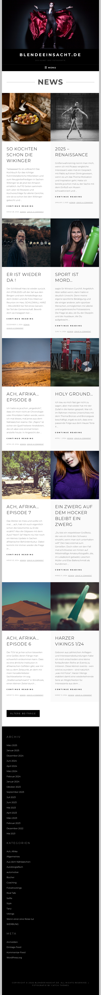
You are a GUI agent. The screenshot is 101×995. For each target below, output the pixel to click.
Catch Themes (60, 985)
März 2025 (12, 745)
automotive (13, 872)
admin (23, 212)
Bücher (10, 877)
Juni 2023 (12, 802)
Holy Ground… (74, 394)
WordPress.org (14, 957)
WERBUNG (13, 924)
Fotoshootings (14, 888)
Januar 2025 (13, 750)
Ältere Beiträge (23, 713)
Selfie (9, 898)
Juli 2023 (11, 797)
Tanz (9, 908)
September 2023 (15, 792)
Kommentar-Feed (16, 952)
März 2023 (12, 818)
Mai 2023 (11, 807)
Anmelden (12, 942)
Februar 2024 (14, 776)
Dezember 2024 (15, 755)
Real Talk (11, 893)
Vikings (10, 914)
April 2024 (12, 766)
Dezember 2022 (15, 828)
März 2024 (12, 771)
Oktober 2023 (14, 787)
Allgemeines (13, 856)
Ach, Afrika (12, 851)
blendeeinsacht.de (51, 54)
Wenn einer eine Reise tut (20, 919)
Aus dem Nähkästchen (19, 862)
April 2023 (12, 813)
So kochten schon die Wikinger (22, 154)
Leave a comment (35, 212)
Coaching (12, 882)
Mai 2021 (11, 833)
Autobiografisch (15, 867)
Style (9, 903)
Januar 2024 (13, 781)
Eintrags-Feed (14, 947)
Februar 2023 (13, 823)
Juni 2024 (12, 761)
